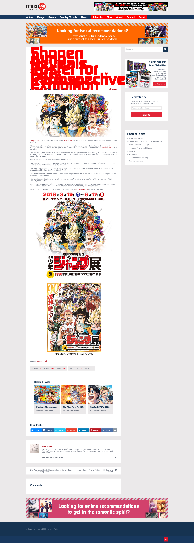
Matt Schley (40, 89)
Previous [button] (36, 398)
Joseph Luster (48, 410)
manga (49, 368)
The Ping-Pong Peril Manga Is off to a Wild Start (84, 407)
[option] (47, 399)
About (119, 17)
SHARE (114, 89)
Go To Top (166, 539)
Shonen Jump (107, 147)
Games (52, 17)
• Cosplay (131, 151)
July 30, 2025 (40, 410)
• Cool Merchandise (135, 161)
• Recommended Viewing (137, 158)
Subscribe (98, 17)
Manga (40, 17)
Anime (29, 17)
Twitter (115, 457)
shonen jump (75, 368)
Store (109, 17)
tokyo (89, 368)
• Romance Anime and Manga (139, 148)
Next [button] (111, 398)
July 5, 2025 (93, 410)
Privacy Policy (53, 529)
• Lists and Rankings (135, 138)
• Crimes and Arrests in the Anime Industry (144, 141)
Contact (131, 17)
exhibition (36, 368)
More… (85, 17)
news (61, 368)
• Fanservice (132, 154)
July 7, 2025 (66, 410)
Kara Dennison (75, 410)
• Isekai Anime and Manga (138, 145)
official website (81, 189)
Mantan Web (42, 361)
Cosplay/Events (68, 17)
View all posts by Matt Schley (52, 457)
